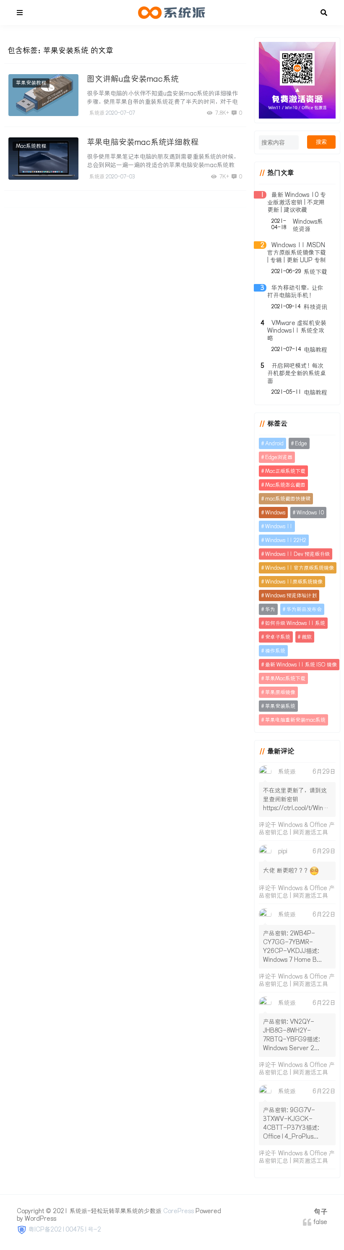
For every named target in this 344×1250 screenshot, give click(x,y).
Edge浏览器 (278, 457)
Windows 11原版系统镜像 (294, 582)
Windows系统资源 (308, 225)
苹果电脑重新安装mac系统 (295, 720)
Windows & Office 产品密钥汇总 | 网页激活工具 (297, 828)
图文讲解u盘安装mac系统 (133, 79)
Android (274, 443)
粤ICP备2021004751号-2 (65, 1229)
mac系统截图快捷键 (287, 499)
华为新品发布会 (304, 609)
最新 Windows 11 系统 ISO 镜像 (301, 664)
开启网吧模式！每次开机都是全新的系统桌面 (296, 373)
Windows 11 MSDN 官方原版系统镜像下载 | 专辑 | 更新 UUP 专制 (296, 252)
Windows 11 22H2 (285, 540)
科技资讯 (315, 307)
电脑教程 (315, 350)
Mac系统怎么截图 (285, 485)
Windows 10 (310, 512)
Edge (301, 443)
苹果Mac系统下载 (285, 678)
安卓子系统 (277, 637)
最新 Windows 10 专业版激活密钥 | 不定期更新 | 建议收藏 (296, 202)
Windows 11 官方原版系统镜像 (299, 568)
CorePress (178, 1211)
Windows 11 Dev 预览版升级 (297, 554)
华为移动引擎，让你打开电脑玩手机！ (295, 291)
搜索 (321, 142)
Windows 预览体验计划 (291, 595)
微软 (307, 637)
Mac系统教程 (31, 146)
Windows (275, 512)
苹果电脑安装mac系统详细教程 (142, 142)
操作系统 (275, 651)
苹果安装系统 (280, 706)
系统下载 (315, 272)
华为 (270, 609)
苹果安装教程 (31, 83)
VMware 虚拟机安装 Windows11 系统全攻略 (296, 330)
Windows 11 (278, 526)
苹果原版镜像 (280, 692)
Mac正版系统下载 (285, 471)
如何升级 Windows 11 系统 (295, 623)
